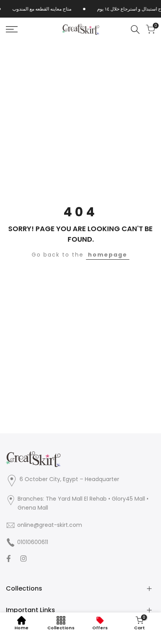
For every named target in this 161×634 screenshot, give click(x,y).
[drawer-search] (135, 29)
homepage (107, 255)
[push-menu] (12, 29)
